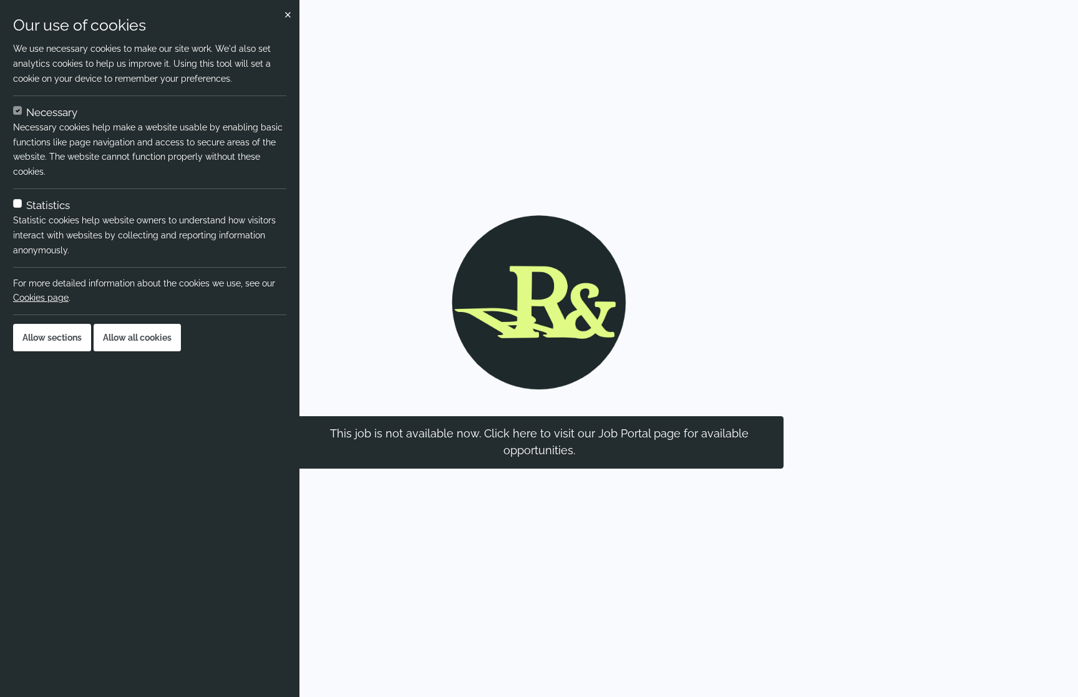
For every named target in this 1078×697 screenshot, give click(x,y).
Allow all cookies (137, 338)
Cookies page (41, 298)
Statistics (48, 205)
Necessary (51, 112)
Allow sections (52, 338)
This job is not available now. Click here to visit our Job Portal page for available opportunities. (539, 441)
